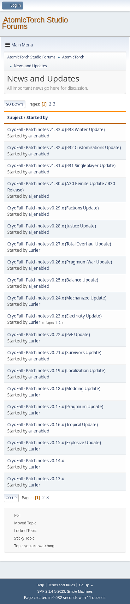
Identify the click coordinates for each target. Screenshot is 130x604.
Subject (15, 117)
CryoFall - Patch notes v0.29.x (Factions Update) (53, 208)
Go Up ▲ (86, 585)
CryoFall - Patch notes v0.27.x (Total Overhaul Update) (59, 244)
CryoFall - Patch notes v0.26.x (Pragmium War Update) (59, 262)
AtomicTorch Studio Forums (35, 22)
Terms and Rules (61, 585)
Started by (37, 117)
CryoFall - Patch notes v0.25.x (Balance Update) (52, 280)
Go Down (14, 104)
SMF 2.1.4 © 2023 (51, 591)
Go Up (11, 497)
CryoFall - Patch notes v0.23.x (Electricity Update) (54, 316)
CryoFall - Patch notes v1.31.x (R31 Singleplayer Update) (61, 165)
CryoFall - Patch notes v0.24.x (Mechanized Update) (56, 298)
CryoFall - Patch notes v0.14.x (35, 460)
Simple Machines (80, 591)
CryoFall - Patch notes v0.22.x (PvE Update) (48, 334)
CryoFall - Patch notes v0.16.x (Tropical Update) (52, 424)
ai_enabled (38, 136)
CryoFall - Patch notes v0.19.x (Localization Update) (56, 370)
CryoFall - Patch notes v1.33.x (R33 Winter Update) (56, 129)
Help (40, 585)
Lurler (34, 250)
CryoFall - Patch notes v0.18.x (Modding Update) (53, 388)
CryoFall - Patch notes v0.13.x (35, 478)
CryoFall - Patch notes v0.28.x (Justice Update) (51, 226)
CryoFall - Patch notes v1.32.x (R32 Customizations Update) (64, 147)
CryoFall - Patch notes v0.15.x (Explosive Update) (54, 442)
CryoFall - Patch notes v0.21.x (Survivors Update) (54, 352)
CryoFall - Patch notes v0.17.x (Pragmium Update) (55, 406)
